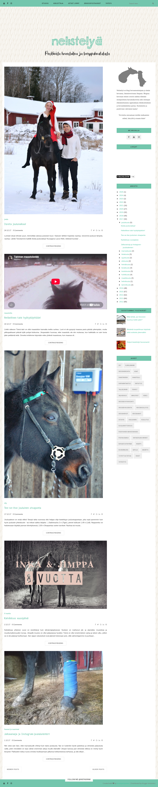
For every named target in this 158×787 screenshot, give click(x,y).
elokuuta (124, 261)
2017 (121, 219)
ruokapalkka (123, 450)
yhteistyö (122, 462)
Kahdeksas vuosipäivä (16, 618)
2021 (121, 205)
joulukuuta (125, 222)
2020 (121, 209)
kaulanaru (133, 419)
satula (135, 450)
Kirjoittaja (58, 3)
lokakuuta (125, 254)
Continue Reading (53, 246)
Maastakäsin (123, 377)
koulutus (145, 419)
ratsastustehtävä (125, 444)
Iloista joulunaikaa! (15, 224)
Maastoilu (8, 313)
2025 (121, 192)
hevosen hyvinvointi (126, 401)
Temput (134, 389)
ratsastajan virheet (140, 438)
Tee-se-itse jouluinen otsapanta (22, 508)
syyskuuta (125, 258)
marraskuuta (126, 251)
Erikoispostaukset (92, 3)
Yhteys (109, 3)
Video (145, 395)
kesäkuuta (125, 268)
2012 (121, 302)
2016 (121, 288)
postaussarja (123, 438)
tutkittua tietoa (125, 456)
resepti (138, 444)
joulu (6, 219)
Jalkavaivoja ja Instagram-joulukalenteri (27, 734)
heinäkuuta (125, 264)
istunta (121, 419)
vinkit (138, 456)
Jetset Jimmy (73, 3)
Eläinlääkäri (130, 365)
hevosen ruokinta (125, 407)
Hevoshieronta (124, 371)
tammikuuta (126, 285)
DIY (5, 503)
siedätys (145, 450)
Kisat (136, 371)
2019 (121, 212)
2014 (121, 295)
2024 (121, 195)
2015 (121, 292)
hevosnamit (136, 413)
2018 (121, 216)
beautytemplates (123, 783)
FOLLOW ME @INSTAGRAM (79, 779)
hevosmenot (123, 413)
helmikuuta (125, 281)
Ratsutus (138, 383)
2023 (121, 199)
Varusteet (135, 395)
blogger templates (149, 783)
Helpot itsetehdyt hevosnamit (138, 342)
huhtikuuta (125, 275)
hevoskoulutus (142, 407)
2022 (121, 202)
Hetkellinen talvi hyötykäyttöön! (22, 318)
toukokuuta (125, 271)
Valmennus (123, 395)
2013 (121, 298)
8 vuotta (7, 613)
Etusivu (45, 3)
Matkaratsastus (125, 383)
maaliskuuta (126, 278)
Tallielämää (123, 389)
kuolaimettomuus (125, 425)
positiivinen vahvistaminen (128, 431)
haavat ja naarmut (11, 729)
